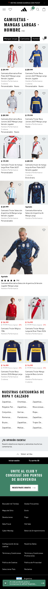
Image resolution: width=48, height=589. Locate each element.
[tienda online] (24, 10)
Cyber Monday (7, 531)
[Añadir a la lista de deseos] (20, 48)
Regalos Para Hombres (8, 407)
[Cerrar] (5, 583)
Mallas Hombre (21, 428)
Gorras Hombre (21, 412)
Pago (26, 517)
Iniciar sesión (14, 461)
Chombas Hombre (21, 402)
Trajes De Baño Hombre (39, 423)
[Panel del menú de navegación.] (4, 9)
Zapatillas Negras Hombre (37, 402)
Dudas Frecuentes (31, 504)
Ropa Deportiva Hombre (37, 412)
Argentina (28, 579)
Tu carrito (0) (34, 461)
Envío (26, 511)
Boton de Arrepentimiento (34, 531)
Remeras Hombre (6, 417)
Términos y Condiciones (11, 553)
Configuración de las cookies (10, 545)
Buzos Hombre (5, 423)
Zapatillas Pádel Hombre (39, 417)
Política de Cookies (9, 563)
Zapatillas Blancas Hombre (21, 407)
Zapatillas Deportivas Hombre (7, 428)
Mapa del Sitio (7, 511)
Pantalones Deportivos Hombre (22, 417)
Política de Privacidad (32, 563)
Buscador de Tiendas (10, 504)
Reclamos (28, 569)
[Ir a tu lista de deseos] (10, 9)
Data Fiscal (6, 524)
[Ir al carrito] (44, 9)
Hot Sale (27, 524)
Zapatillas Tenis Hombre (39, 428)
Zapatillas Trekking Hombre (21, 423)
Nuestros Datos (30, 544)
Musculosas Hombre (38, 407)
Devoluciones (7, 517)
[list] (20, 39)
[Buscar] (38, 9)
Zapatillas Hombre (6, 402)
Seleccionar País (8, 569)
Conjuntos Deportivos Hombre (7, 412)
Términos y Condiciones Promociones (33, 554)
